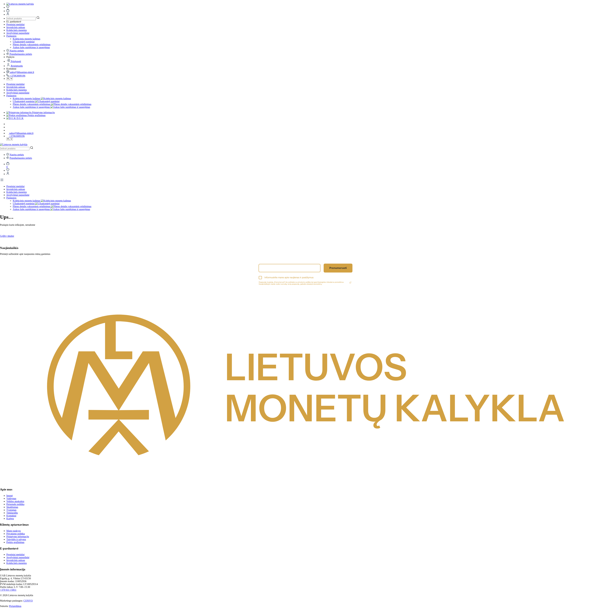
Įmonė (9, 495)
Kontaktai (11, 515)
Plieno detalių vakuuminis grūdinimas (31, 44)
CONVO (28, 600)
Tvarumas (11, 510)
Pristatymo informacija (43, 112)
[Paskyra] (7, 7)
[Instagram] (7, 127)
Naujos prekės (17, 154)
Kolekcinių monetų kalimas (26, 38)
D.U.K (20, 118)
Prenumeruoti (338, 267)
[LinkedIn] (7, 130)
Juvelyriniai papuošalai (17, 33)
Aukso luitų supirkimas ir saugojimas (31, 47)
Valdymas (11, 498)
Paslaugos (11, 36)
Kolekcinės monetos (16, 30)
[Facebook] (7, 124)
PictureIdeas (15, 606)
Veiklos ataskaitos (15, 501)
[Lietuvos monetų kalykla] (20, 4)
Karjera (10, 518)
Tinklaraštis (12, 512)
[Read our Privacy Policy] (350, 282)
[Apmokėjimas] (7, 11)
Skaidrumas (12, 507)
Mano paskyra (13, 530)
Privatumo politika (15, 533)
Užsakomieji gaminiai (24, 41)
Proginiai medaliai (15, 24)
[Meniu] (2, 181)
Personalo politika (15, 504)
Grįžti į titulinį (7, 236)
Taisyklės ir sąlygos (16, 539)
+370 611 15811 (8, 589)
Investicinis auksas (15, 27)
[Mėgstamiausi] (7, 170)
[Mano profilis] (7, 174)
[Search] (38, 18)
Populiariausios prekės (21, 158)
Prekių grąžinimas (36, 115)
